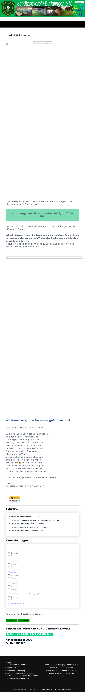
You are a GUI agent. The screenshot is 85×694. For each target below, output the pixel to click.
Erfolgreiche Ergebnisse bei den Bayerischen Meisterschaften (35, 520)
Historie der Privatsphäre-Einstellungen (24, 676)
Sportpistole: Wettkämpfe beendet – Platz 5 (28, 531)
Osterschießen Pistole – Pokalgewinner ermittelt (30, 527)
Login (9, 663)
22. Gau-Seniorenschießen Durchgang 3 (23, 594)
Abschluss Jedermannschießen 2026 (25, 517)
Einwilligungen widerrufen (19, 679)
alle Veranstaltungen (16, 603)
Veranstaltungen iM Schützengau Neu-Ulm (38, 628)
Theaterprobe (13, 550)
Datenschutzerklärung (16, 671)
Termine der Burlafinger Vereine (29, 634)
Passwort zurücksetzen (18, 665)
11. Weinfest (12, 572)
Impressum (11, 668)
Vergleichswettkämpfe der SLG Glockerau (27, 524)
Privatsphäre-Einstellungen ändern (21, 674)
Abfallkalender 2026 (19, 640)
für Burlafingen (15, 643)
